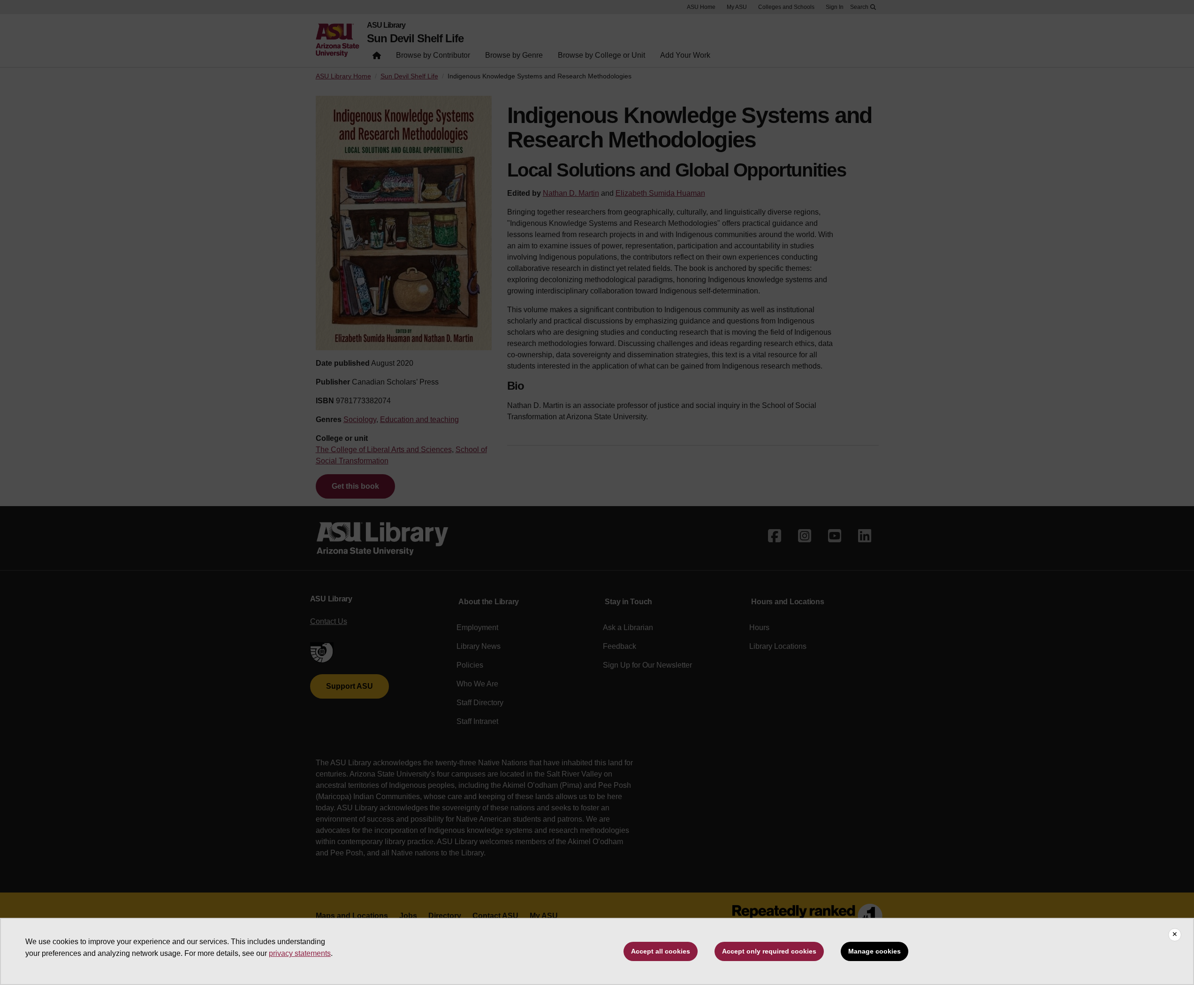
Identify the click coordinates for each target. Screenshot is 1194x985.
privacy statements (300, 953)
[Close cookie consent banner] (1174, 934)
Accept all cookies (660, 951)
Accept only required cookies (769, 951)
